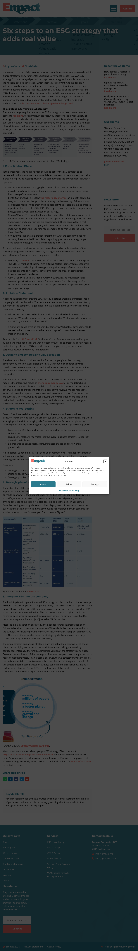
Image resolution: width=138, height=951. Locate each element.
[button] (105, 461)
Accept (43, 484)
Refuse (69, 484)
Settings (95, 484)
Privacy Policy (74, 490)
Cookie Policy (63, 490)
